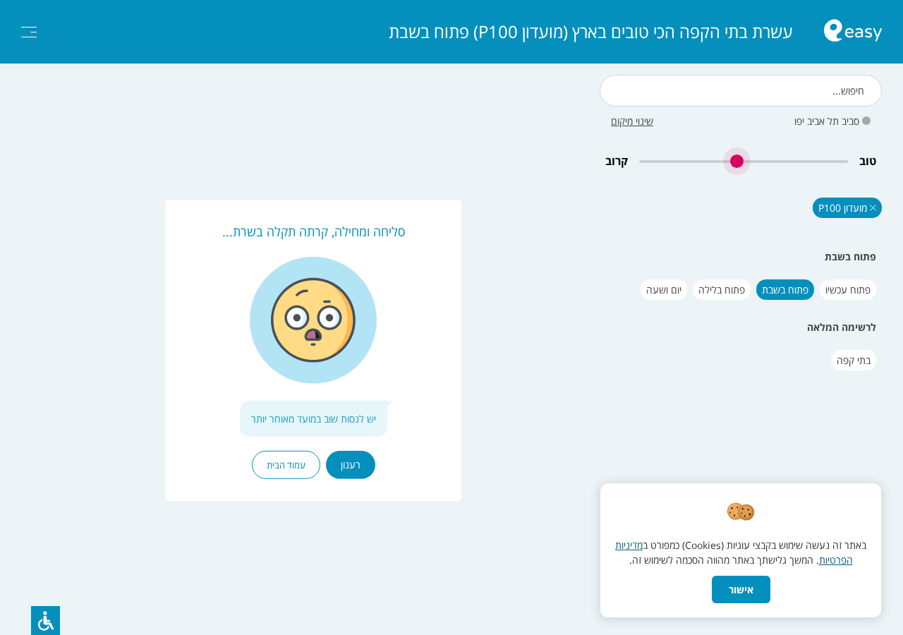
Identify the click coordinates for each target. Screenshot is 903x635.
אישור (741, 589)
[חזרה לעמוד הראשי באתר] (853, 32)
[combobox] (741, 91)
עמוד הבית (286, 465)
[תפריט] (29, 32)
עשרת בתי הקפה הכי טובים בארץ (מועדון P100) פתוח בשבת (591, 31)
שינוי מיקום (632, 121)
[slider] (743, 161)
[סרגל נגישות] (45, 620)
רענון (350, 464)
